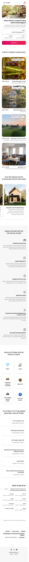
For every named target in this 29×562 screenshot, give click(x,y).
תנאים (11, 554)
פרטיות (16, 554)
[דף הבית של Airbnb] (24, 2)
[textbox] (20, 38)
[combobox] (14, 32)
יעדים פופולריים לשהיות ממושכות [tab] (18, 489)
